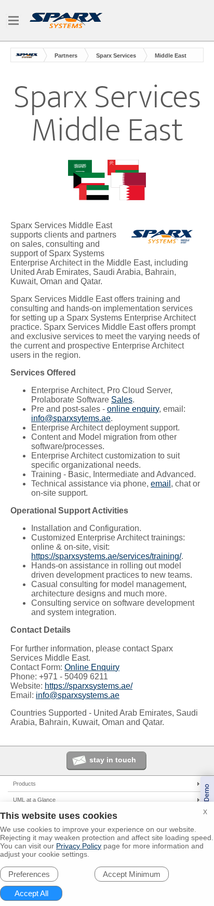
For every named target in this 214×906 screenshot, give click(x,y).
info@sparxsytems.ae (71, 418)
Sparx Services (116, 55)
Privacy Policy (78, 846)
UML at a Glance (34, 800)
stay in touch (112, 760)
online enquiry (133, 409)
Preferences (29, 874)
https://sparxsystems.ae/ (88, 685)
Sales (121, 399)
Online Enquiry (91, 667)
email (161, 483)
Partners (66, 55)
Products (24, 783)
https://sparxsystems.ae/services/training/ (106, 556)
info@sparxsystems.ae (77, 695)
